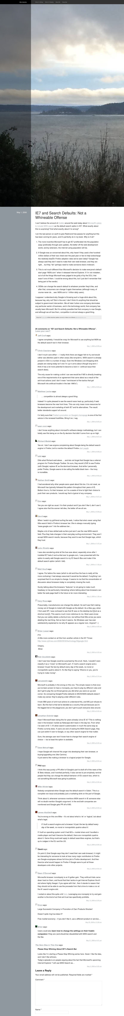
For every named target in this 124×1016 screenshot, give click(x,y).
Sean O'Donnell (44, 873)
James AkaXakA (45, 812)
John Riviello (43, 548)
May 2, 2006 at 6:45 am (94, 743)
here (65, 894)
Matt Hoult (42, 569)
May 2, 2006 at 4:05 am (94, 626)
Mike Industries (23, 2)
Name (38, 1009)
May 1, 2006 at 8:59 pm (94, 346)
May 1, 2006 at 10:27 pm (94, 497)
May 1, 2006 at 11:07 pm (94, 543)
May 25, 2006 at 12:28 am (93, 922)
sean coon (42, 426)
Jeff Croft (42, 335)
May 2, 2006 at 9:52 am (94, 869)
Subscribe (64, 2)
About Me (58, 2)
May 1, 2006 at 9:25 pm (94, 422)
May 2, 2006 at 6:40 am (94, 711)
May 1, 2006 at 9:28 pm (94, 452)
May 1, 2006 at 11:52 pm (94, 564)
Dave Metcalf (43, 747)
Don (39, 501)
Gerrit (40, 516)
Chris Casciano (44, 350)
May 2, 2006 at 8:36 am (94, 782)
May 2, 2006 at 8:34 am (94, 761)
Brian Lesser (43, 631)
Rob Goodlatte (44, 656)
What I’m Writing (39, 2)
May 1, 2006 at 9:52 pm (94, 476)
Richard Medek (44, 441)
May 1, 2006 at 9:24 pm (94, 387)
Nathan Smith (44, 480)
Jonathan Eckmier (46, 715)
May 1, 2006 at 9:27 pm (94, 437)
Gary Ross (42, 601)
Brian (40, 926)
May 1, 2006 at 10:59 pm (94, 512)
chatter (61, 223)
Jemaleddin (43, 680)
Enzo (40, 905)
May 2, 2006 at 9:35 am (94, 845)
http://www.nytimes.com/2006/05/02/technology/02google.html (63, 641)
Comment (40, 979)
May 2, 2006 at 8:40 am (94, 808)
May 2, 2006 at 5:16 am (94, 676)
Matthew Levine (45, 391)
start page (83, 448)
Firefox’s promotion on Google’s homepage (70, 415)
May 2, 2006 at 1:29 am (94, 596)
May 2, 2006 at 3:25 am (94, 966)
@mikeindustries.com (81, 317)
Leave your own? (42, 331)
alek (39, 456)
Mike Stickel (43, 786)
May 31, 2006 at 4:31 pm (94, 940)
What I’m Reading (49, 2)
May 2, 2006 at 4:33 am (94, 652)
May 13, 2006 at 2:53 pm (94, 900)
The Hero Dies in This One (46, 945)
